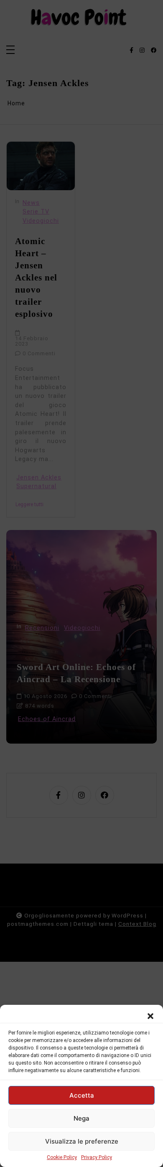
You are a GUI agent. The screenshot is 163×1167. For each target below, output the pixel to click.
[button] (150, 1015)
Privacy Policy (96, 1157)
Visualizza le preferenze (81, 1141)
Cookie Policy (62, 1157)
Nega (81, 1118)
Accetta (81, 1095)
